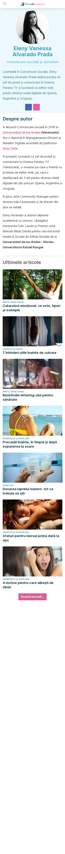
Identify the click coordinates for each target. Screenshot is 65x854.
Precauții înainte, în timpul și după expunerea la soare (30, 444)
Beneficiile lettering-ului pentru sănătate (28, 397)
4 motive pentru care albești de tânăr (28, 585)
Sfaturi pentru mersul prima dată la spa (31, 538)
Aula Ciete (10, 148)
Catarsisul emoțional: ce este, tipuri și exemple (31, 308)
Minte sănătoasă (13, 302)
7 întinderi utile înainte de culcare (29, 353)
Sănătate (8, 485)
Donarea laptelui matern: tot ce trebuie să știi (28, 491)
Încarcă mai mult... (32, 596)
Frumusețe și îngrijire (16, 438)
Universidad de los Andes (21, 132)
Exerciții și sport (13, 349)
